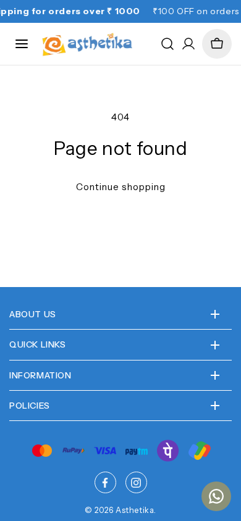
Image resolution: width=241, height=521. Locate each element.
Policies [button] (29, 405)
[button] (217, 44)
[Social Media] (105, 482)
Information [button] (40, 375)
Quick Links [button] (37, 344)
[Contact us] (216, 496)
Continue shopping (121, 187)
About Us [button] (32, 314)
